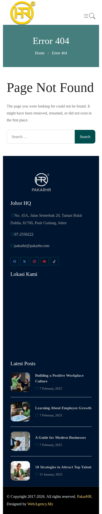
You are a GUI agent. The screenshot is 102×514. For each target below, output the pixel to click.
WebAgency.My (40, 504)
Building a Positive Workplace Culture (59, 378)
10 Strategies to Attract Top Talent (63, 467)
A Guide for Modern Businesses (60, 438)
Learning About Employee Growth (63, 408)
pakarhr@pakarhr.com (31, 246)
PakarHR (84, 496)
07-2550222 (23, 234)
